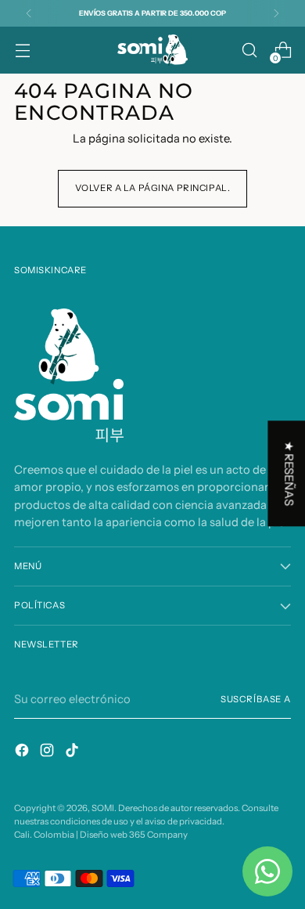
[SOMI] (152, 50)
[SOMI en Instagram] (48, 752)
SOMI (103, 808)
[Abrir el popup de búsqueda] (249, 50)
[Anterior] (29, 13)
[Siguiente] (276, 13)
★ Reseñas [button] (289, 473)
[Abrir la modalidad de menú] (22, 50)
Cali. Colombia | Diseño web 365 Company (101, 834)
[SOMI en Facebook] (23, 752)
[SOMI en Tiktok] (73, 752)
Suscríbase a (256, 699)
